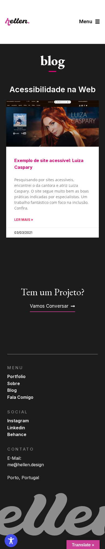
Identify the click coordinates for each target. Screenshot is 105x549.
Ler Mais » (23, 220)
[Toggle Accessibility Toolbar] (11, 541)
